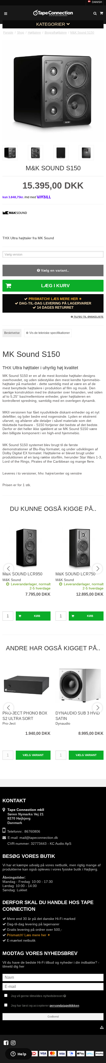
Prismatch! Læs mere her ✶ (55, 299)
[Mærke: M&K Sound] (14, 220)
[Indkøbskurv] (101, 13)
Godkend (53, 1016)
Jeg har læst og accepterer (45, 1005)
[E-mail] (53, 986)
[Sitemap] (102, 1027)
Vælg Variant (33, 755)
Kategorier (51, 24)
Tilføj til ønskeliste (88, 316)
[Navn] (53, 977)
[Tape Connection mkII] (53, 13)
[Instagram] (13, 1042)
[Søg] (95, 13)
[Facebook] (6, 1042)
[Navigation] (5, 13)
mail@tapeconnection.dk (38, 838)
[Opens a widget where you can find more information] (18, 1054)
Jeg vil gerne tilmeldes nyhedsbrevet (56, 995)
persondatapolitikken (64, 1005)
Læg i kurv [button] (55, 285)
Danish (96, 1)
